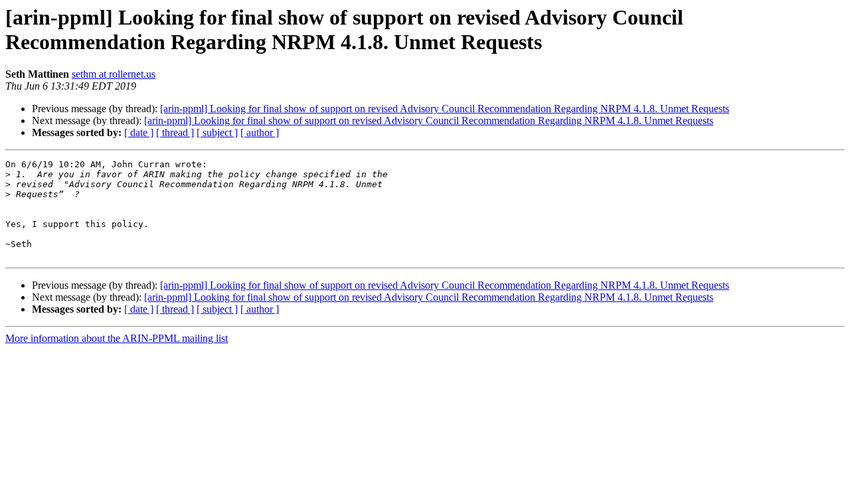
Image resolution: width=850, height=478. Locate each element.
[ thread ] (175, 132)
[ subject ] (217, 132)
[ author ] (259, 132)
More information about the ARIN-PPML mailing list (116, 338)
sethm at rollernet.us (113, 74)
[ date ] (138, 132)
